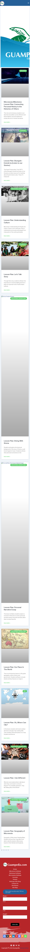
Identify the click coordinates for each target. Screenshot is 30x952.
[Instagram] (13, 945)
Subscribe (15, 924)
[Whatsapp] (25, 936)
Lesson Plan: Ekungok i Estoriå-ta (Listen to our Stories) (13, 163)
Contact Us (15, 883)
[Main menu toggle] (28, 3)
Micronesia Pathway (15, 875)
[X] (7, 936)
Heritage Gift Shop (15, 881)
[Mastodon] (19, 936)
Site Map (15, 887)
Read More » (7, 122)
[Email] (19, 945)
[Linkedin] (13, 936)
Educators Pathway (15, 871)
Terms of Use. (24, 948)
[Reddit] (10, 936)
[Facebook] (4, 936)
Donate (15, 879)
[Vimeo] (16, 945)
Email (5, 914)
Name (5, 896)
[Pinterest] (16, 936)
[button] (15, 891)
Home (15, 869)
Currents (15, 877)
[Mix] (22, 936)
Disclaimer (15, 885)
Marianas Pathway (15, 873)
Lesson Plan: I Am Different (14, 778)
